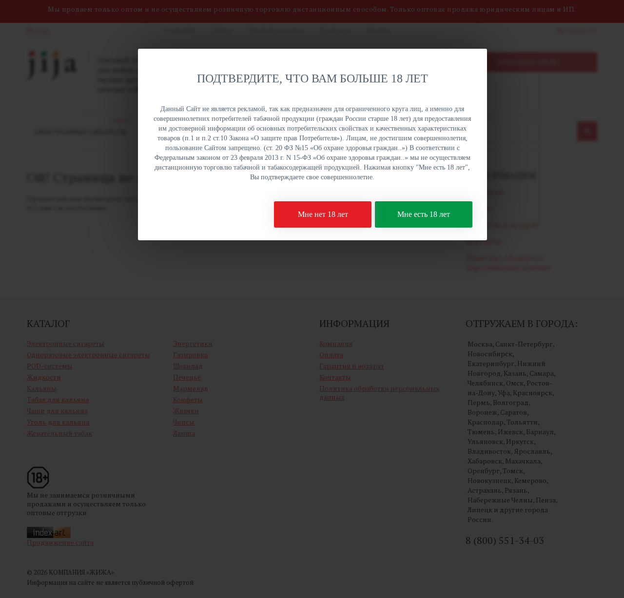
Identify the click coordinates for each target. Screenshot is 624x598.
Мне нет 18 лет (323, 214)
